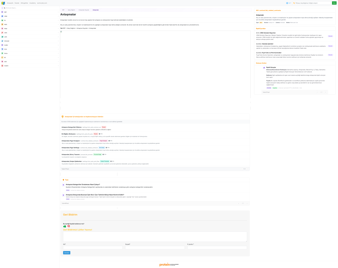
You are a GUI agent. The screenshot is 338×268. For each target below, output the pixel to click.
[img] (4, 8)
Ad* (64, 244)
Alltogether (24, 3)
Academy (32, 3)
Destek (17, 3)
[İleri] (247, 169)
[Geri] (242, 169)
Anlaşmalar (260, 15)
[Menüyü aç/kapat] (2, 8)
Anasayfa (10, 3)
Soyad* (127, 244)
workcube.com (42, 3)
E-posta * (190, 244)
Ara (334, 3)
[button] (155, 230)
